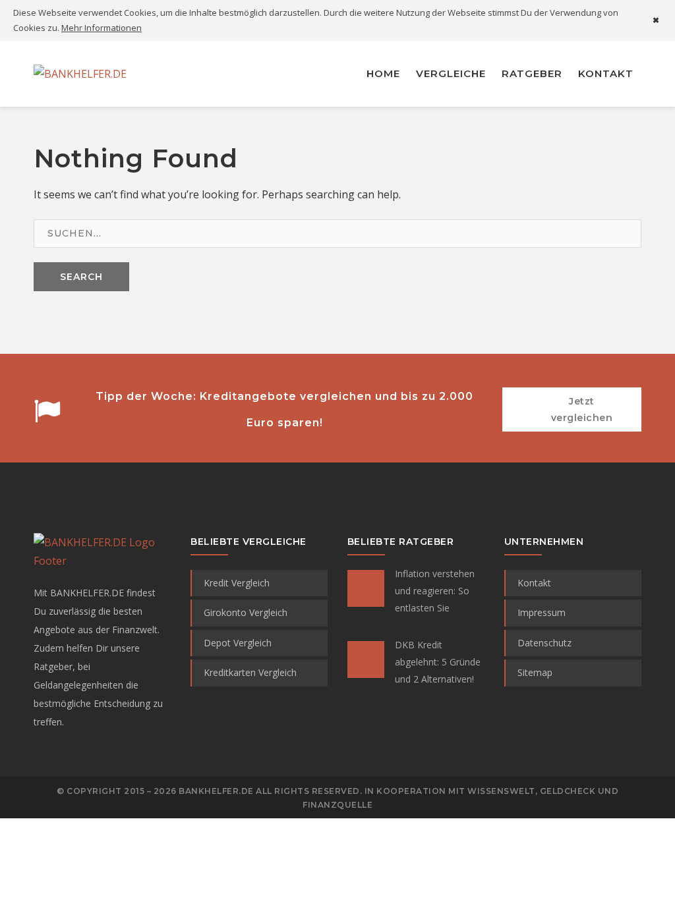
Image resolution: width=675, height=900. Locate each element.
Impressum (541, 612)
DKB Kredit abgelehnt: (438, 661)
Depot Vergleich (238, 642)
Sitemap (534, 672)
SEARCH (81, 277)
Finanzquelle (337, 805)
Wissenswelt (501, 791)
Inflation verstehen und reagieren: (435, 590)
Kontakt (534, 583)
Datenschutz (544, 642)
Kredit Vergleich (237, 583)
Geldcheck (568, 791)
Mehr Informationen (101, 28)
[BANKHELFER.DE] (80, 73)
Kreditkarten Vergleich (250, 672)
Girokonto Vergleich (245, 612)
